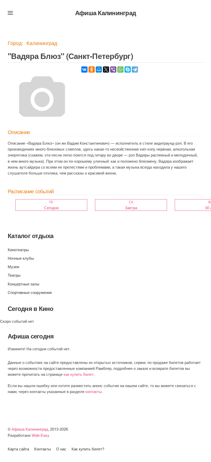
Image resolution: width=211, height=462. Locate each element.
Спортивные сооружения (30, 292)
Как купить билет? (88, 448)
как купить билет (79, 374)
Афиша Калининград (105, 12)
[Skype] (128, 69)
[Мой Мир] (99, 69)
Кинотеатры (18, 249)
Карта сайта (18, 448)
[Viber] (113, 69)
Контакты (42, 448)
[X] (106, 69)
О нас (61, 448)
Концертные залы (23, 283)
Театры (14, 275)
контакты (93, 391)
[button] (10, 13)
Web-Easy (40, 435)
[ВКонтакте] (84, 69)
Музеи (13, 266)
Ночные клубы (21, 258)
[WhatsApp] (120, 69)
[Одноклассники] (92, 69)
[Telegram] (135, 69)
